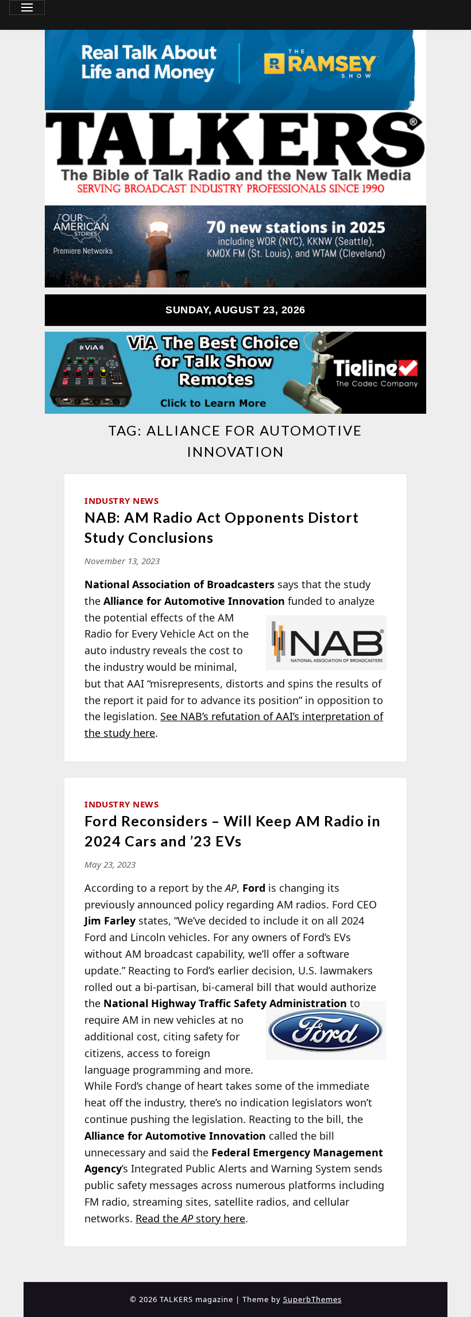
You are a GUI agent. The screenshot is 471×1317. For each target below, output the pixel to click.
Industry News (121, 500)
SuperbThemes (312, 1299)
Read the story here (190, 1218)
